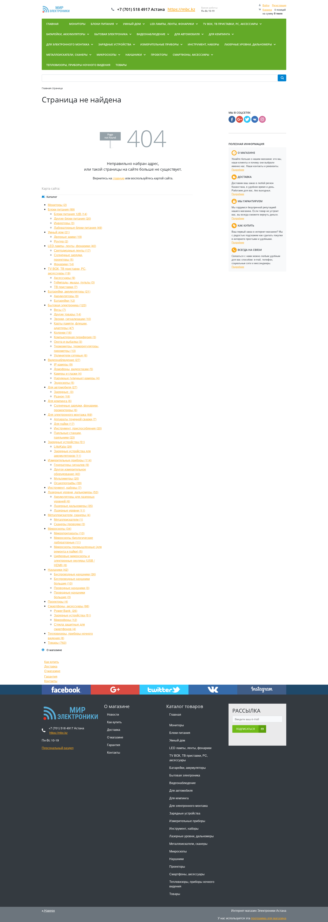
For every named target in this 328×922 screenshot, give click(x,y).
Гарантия (50, 676)
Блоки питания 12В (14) (70, 214)
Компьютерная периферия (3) (75, 337)
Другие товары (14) (67, 314)
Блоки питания (179, 732)
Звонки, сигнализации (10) (72, 319)
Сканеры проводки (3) (69, 524)
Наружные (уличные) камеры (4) (77, 378)
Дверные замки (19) (68, 236)
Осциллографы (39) (68, 483)
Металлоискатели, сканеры (188, 843)
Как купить (51, 662)
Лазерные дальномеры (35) (73, 506)
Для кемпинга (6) (60, 401)
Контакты (50, 681)
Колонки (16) (63, 332)
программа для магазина (268, 918)
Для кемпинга (179, 798)
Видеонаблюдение (182, 783)
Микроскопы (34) (59, 528)
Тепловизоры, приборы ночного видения (191, 883)
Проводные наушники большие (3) (69, 594)
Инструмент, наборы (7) (64, 487)
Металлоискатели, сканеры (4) (69, 515)
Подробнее (238, 169)
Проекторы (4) (58, 601)
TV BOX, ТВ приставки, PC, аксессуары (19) (67, 270)
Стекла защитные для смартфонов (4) (69, 626)
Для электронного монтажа (188, 805)
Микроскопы (178, 851)
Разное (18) (62, 396)
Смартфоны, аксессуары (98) (68, 606)
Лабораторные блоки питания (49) (78, 227)
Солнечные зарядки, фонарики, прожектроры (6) (76, 407)
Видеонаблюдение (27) (64, 360)
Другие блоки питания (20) (72, 218)
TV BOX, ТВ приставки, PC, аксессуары (188, 757)
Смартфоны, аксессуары (187, 874)
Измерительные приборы (187, 821)
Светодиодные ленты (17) (72, 250)
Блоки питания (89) (61, 209)
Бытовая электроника (184, 775)
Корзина (267, 9)
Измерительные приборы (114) (69, 460)
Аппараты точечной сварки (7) (75, 419)
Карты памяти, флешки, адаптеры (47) (70, 325)
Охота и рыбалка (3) (68, 341)
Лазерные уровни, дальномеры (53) (73, 492)
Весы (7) (60, 309)
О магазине (52, 671)
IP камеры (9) (63, 364)
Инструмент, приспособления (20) (78, 428)
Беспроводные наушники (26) (75, 574)
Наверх (49, 910)
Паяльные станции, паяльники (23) (67, 435)
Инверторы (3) (64, 223)
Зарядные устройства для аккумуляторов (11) (72, 453)
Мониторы (176, 725)
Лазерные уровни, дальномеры (191, 836)
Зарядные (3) (63, 392)
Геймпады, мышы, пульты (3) (74, 282)
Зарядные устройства (184, 813)
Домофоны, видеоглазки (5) (73, 369)
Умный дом (177, 740)
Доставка (50, 666)
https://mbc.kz (181, 9)
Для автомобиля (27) (62, 387)
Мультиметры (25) (66, 478)
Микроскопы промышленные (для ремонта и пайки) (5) (78, 549)
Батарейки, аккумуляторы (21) (69, 291)
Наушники (176, 859)
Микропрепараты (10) (69, 533)
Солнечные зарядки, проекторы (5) (68, 257)
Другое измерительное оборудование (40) (70, 471)
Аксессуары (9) (64, 278)
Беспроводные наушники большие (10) (72, 581)
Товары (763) (57, 642)
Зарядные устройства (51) (66, 442)
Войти (266, 5)
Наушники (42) (58, 569)
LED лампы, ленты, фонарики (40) (72, 246)
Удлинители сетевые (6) (70, 355)
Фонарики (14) (64, 264)
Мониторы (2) (57, 205)
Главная (175, 714)
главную (119, 178)
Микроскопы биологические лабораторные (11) (73, 539)
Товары (174, 894)
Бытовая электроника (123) (67, 305)
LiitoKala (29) (63, 446)
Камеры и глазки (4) (68, 373)
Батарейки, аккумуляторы (187, 767)
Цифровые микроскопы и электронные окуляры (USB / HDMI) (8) (74, 560)
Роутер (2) (61, 241)
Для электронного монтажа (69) (70, 414)
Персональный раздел (57, 748)
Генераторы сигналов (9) (71, 465)
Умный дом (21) (59, 232)
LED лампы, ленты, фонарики (190, 748)
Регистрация (279, 5)
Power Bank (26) (65, 610)
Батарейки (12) (64, 300)
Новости (113, 714)
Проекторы (177, 866)
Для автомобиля (181, 790)
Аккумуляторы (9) (66, 296)
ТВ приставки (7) (65, 287)
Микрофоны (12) (65, 620)
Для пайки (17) (64, 423)
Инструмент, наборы (184, 828)
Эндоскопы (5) (64, 382)
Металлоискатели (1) (68, 519)
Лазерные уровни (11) (69, 510)
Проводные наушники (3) (71, 588)
